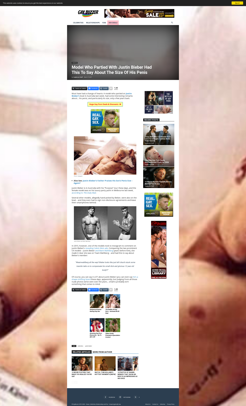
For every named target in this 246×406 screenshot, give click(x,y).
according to (84, 192)
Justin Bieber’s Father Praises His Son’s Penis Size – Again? (103, 181)
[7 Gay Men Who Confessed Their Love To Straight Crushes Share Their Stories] (158, 134)
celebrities (80, 346)
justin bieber (88, 346)
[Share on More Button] (111, 88)
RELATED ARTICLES (81, 352)
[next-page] (76, 382)
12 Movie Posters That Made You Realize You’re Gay (82, 374)
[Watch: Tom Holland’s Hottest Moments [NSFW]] (105, 363)
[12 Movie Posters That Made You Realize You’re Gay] (82, 363)
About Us (147, 404)
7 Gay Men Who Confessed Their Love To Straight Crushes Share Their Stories (158, 139)
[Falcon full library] (158, 278)
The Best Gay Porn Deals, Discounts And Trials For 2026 (157, 161)
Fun (104, 23)
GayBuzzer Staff (78, 77)
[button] (172, 23)
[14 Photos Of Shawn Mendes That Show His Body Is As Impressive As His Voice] (128, 363)
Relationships (93, 23)
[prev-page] (73, 382)
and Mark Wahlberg (104, 250)
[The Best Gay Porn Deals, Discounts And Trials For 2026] (158, 156)
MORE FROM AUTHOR (102, 352)
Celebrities (78, 23)
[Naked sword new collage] (158, 114)
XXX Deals (113, 23)
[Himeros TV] (105, 134)
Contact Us (155, 404)
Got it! (237, 3)
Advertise (162, 404)
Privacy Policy (170, 404)
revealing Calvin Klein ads (96, 248)
